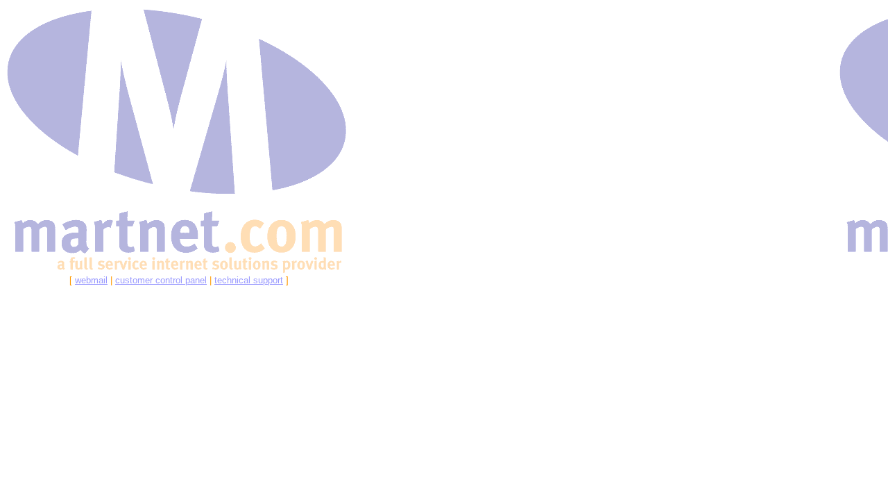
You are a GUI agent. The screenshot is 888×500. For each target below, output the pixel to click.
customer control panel (161, 280)
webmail (91, 280)
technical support (248, 280)
